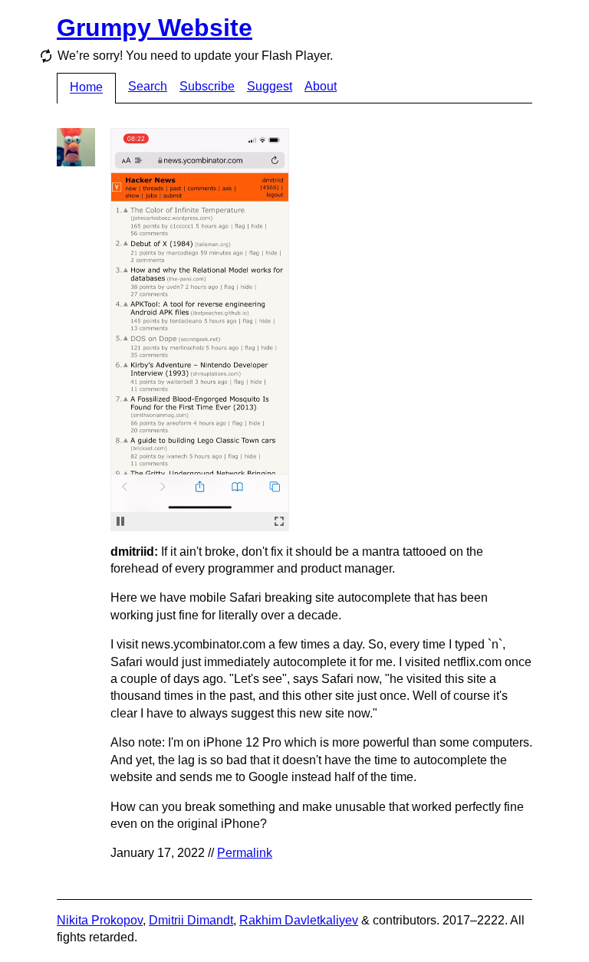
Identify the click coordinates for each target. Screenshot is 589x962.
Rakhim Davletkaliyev (298, 920)
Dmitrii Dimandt (191, 920)
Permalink (244, 852)
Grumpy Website (154, 27)
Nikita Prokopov (100, 920)
